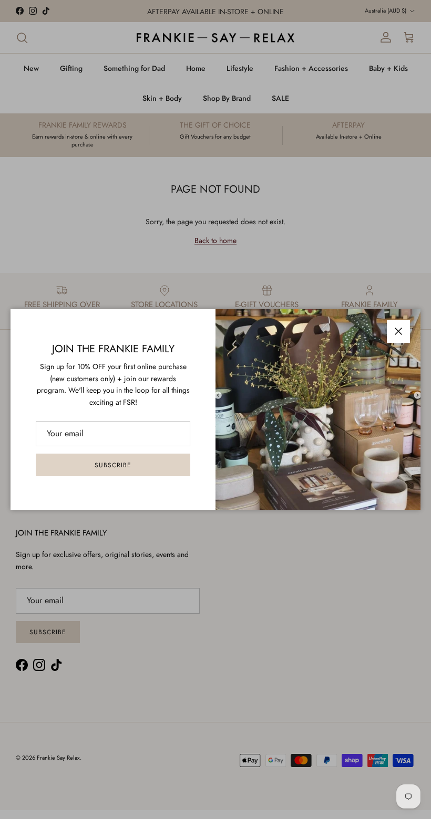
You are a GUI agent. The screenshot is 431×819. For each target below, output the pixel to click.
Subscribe (113, 465)
